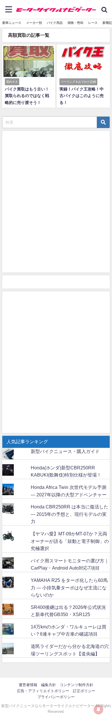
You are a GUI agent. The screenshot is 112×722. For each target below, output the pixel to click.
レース (93, 22)
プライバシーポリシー (56, 697)
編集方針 (48, 685)
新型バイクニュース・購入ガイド (65, 451)
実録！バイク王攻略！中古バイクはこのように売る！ (81, 95)
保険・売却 (75, 22)
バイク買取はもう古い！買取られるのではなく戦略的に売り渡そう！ (27, 95)
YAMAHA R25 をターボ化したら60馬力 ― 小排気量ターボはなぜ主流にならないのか (69, 587)
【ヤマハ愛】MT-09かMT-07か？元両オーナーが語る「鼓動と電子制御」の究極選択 (70, 541)
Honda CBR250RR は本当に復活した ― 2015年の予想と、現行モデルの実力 (69, 514)
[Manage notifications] (98, 709)
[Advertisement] (56, 203)
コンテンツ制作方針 (76, 685)
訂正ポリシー (84, 691)
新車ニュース (11, 22)
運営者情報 (28, 685)
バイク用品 (55, 22)
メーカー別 (34, 22)
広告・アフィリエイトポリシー (43, 691)
